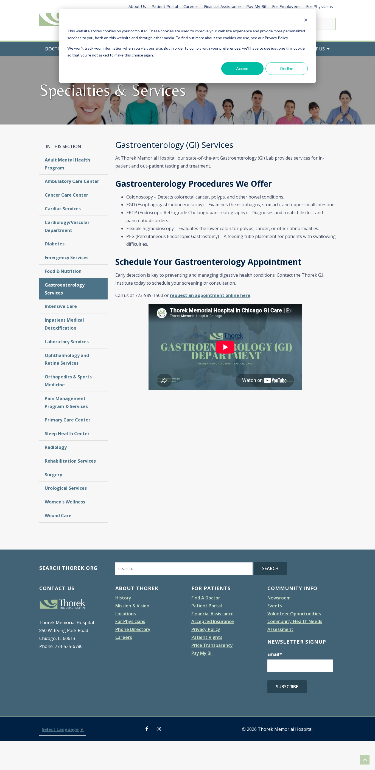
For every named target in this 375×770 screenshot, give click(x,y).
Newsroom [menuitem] (278, 598)
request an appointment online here (210, 295)
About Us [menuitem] (137, 6)
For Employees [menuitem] (286, 6)
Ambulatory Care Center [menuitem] (72, 181)
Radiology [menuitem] (56, 447)
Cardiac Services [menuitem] (63, 209)
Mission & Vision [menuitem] (132, 606)
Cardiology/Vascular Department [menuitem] (67, 226)
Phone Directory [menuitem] (132, 629)
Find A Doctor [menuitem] (205, 598)
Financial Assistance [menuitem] (222, 6)
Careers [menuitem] (190, 6)
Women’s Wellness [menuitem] (65, 502)
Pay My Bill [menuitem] (256, 6)
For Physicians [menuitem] (319, 6)
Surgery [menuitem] (53, 475)
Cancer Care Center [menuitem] (66, 195)
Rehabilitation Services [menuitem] (70, 461)
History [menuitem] (123, 598)
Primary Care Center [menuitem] (67, 420)
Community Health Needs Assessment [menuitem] (294, 625)
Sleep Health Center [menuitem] (67, 434)
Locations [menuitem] (125, 614)
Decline (286, 68)
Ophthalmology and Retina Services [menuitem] (67, 359)
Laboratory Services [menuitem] (67, 342)
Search (270, 568)
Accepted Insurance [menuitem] (212, 621)
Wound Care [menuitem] (58, 516)
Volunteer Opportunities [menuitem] (294, 614)
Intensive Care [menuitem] (61, 306)
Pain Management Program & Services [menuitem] (66, 402)
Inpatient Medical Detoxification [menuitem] (64, 324)
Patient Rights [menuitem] (206, 637)
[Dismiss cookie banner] (306, 20)
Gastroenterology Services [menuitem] (65, 289)
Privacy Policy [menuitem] (205, 629)
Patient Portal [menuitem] (165, 6)
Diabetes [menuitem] (55, 244)
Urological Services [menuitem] (66, 488)
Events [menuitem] (274, 606)
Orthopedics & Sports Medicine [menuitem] (68, 381)
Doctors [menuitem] (55, 49)
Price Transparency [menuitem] (212, 645)
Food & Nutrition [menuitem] (63, 271)
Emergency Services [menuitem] (66, 257)
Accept (242, 68)
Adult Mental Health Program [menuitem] (67, 164)
